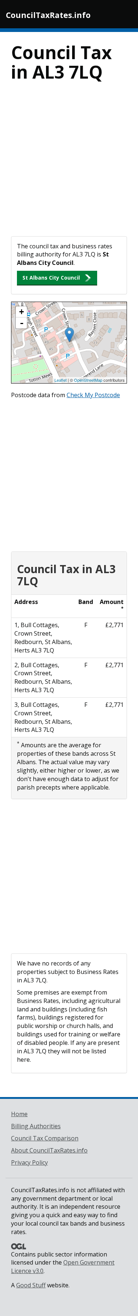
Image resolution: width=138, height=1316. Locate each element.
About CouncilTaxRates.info (49, 1150)
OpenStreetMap (88, 380)
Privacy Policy (29, 1162)
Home (19, 1114)
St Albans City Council (51, 277)
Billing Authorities (36, 1126)
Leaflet (60, 380)
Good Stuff (31, 1285)
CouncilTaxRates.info (48, 15)
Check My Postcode (93, 395)
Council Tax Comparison (44, 1138)
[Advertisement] (69, 164)
